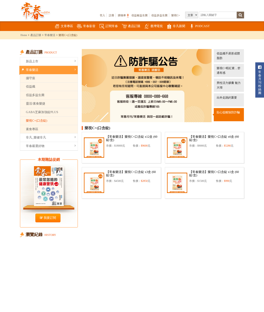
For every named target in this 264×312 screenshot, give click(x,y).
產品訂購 (134, 26)
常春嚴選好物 (35, 146)
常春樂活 (49, 35)
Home (23, 35)
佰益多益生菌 (159, 15)
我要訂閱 (50, 217)
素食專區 (32, 129)
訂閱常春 (112, 26)
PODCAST (202, 26)
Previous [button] (86, 85)
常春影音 (89, 26)
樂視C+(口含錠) (36, 120)
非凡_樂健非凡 (36, 137)
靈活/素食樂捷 (35, 103)
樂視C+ (175, 15)
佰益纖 (30, 86)
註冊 (111, 15)
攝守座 (30, 78)
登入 (102, 15)
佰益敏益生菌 (139, 15)
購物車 (123, 15)
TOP (256, 288)
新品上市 (32, 61)
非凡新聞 (179, 26)
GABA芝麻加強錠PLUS (42, 112)
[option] (147, 85)
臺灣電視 (156, 26)
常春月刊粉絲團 (259, 82)
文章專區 (67, 26)
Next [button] (207, 85)
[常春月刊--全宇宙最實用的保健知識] (35, 11)
